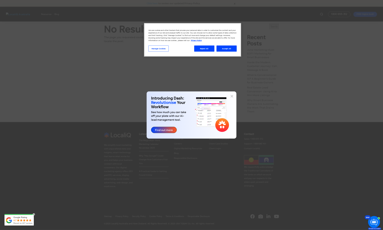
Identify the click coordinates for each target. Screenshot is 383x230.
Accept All (226, 48)
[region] (192, 40)
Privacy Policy (196, 40)
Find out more (164, 130)
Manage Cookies (159, 48)
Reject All (204, 48)
